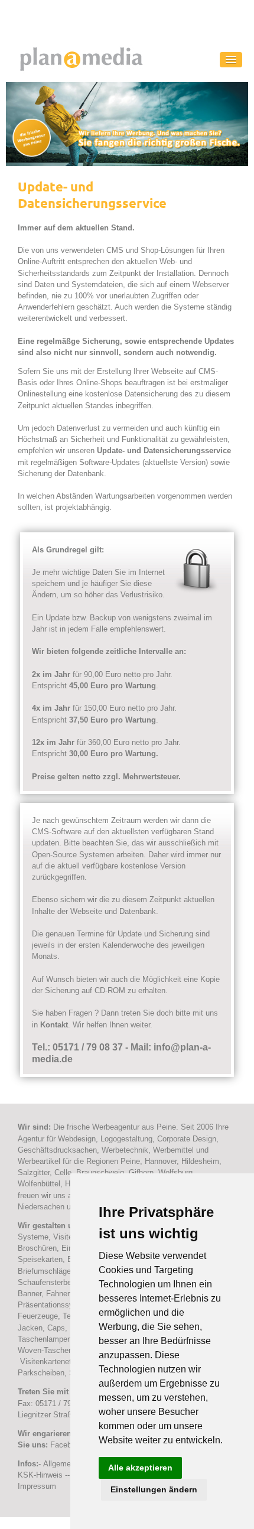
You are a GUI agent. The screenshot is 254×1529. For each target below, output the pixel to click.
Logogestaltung (126, 1138)
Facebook (67, 1444)
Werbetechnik (125, 1150)
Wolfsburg (175, 1172)
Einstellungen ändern (153, 1489)
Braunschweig (100, 1172)
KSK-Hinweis (40, 1475)
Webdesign (77, 1138)
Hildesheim (200, 1161)
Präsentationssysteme (56, 1304)
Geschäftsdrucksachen (57, 1150)
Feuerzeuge (38, 1316)
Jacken (30, 1327)
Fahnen (58, 1293)
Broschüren (37, 1248)
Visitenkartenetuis (51, 1361)
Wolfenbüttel (39, 1183)
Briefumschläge (44, 1271)
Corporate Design (186, 1138)
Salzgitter (34, 1172)
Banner (29, 1293)
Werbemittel (174, 1150)
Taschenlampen (44, 1339)
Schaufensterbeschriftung (61, 1282)
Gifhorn (141, 1172)
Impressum (37, 1486)
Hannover (161, 1161)
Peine (130, 1161)
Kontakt (54, 1024)
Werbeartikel (39, 1161)
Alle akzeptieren (140, 1467)
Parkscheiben (41, 1372)
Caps (56, 1327)
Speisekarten (40, 1259)
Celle (62, 1172)
